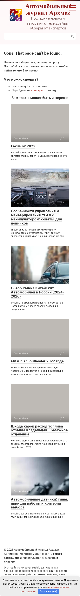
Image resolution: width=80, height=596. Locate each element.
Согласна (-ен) (48, 591)
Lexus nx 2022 (23, 146)
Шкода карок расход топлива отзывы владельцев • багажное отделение (39, 430)
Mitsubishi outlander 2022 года (37, 361)
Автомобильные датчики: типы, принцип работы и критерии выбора (39, 503)
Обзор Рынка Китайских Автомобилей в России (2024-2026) (37, 292)
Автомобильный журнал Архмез (48, 9)
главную (37, 90)
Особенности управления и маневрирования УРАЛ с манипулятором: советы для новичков (36, 217)
